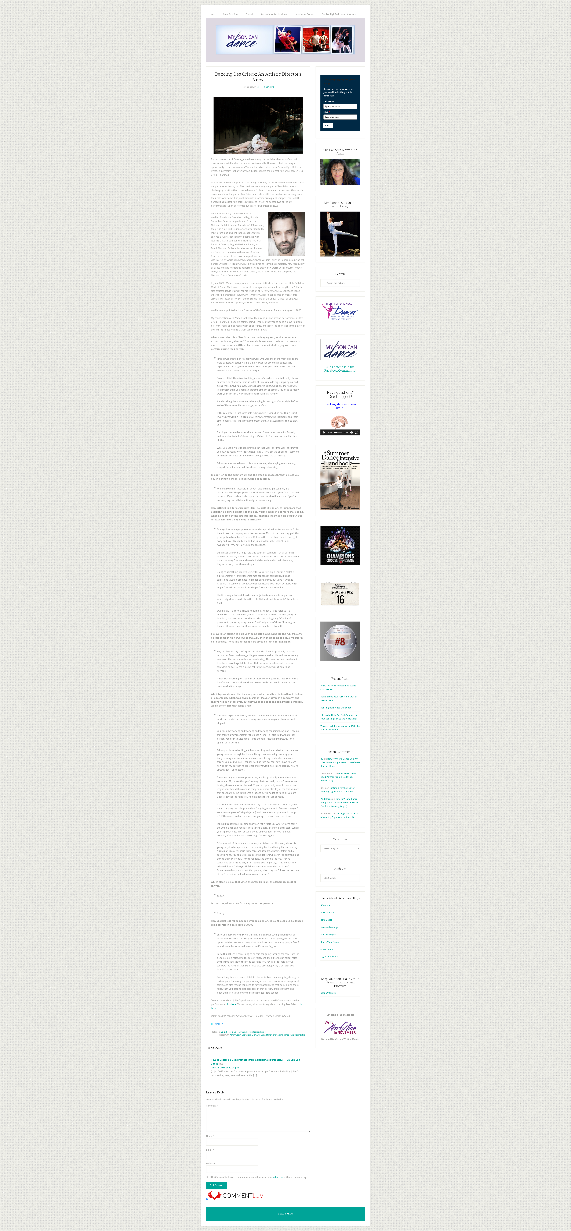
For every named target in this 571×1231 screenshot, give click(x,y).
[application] (340, 424)
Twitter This (219, 1024)
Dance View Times (329, 942)
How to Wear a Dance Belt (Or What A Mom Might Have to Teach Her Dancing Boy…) (340, 762)
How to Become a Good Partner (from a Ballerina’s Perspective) (338, 777)
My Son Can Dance (285, 39)
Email (210, 1149)
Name (210, 1136)
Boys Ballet (326, 920)
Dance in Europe (233, 1032)
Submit (328, 125)
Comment (212, 1105)
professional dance (258, 1032)
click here (231, 1004)
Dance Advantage (329, 927)
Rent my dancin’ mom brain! (340, 406)
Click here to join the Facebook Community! (340, 368)
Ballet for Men (327, 912)
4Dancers (325, 905)
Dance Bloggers (328, 934)
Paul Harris (326, 799)
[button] (340, 424)
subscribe (278, 1177)
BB (321, 758)
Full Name (328, 101)
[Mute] (351, 432)
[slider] (338, 432)
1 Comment (269, 87)
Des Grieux (246, 1035)
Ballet (223, 1032)
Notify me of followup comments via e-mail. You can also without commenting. (259, 1177)
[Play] (324, 432)
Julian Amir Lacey (258, 1035)
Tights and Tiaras (329, 956)
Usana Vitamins (328, 993)
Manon (269, 1035)
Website (210, 1163)
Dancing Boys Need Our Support (336, 707)
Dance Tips (245, 1032)
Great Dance (326, 949)
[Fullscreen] (356, 432)
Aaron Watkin (235, 1035)
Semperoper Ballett (297, 1035)
